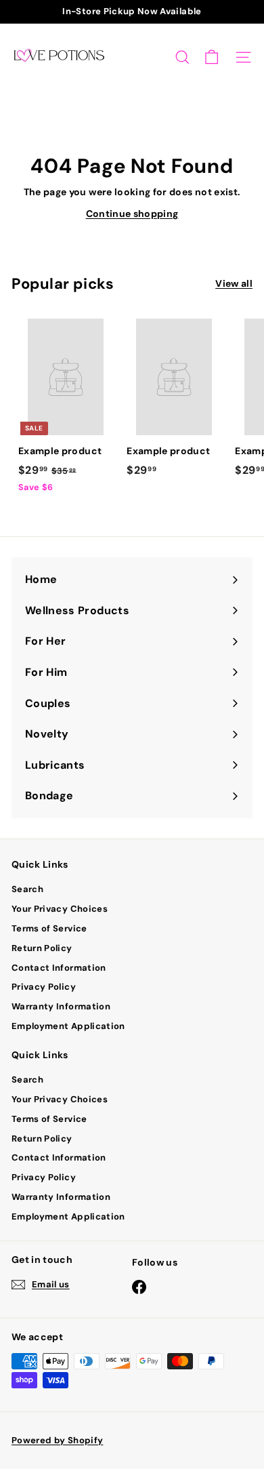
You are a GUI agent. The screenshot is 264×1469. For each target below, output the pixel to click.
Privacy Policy (44, 986)
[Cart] (211, 57)
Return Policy (42, 948)
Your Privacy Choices (60, 908)
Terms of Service (49, 928)
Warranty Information (61, 1006)
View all (233, 283)
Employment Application (68, 1026)
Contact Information (59, 967)
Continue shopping (132, 213)
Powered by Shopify (57, 1440)
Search (27, 889)
